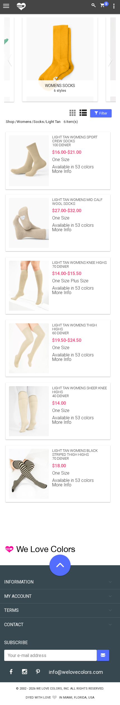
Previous (11, 60)
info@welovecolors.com (76, 672)
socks (38, 122)
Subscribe (16, 642)
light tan (53, 122)
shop (10, 122)
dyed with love (38, 697)
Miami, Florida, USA (78, 697)
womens (24, 122)
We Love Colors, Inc (52, 688)
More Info (61, 171)
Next (109, 60)
